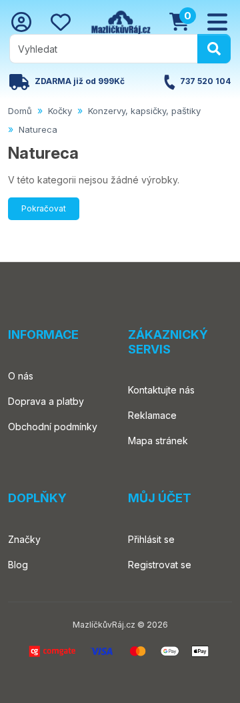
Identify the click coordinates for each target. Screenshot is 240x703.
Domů (20, 110)
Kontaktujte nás (161, 390)
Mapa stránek (158, 440)
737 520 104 (205, 82)
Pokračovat (43, 208)
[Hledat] (214, 48)
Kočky (60, 110)
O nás (20, 376)
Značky (24, 539)
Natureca (38, 129)
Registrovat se (159, 564)
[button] (217, 22)
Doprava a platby (46, 401)
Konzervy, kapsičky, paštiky (144, 110)
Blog (18, 564)
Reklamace (152, 415)
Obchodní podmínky (52, 426)
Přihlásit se (151, 539)
